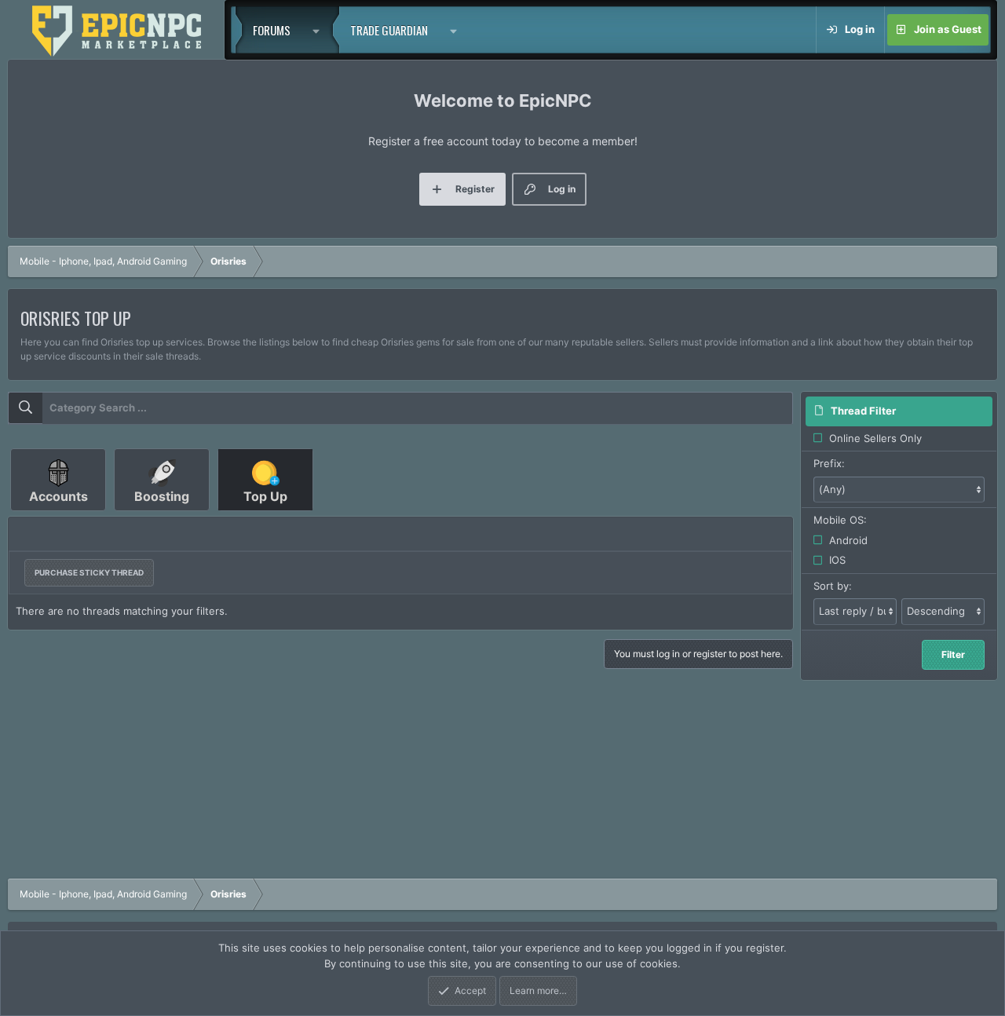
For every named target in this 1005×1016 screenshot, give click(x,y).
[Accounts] (59, 516)
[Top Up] (265, 516)
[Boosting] (163, 516)
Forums (272, 29)
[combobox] (400, 408)
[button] (320, 29)
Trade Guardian (389, 29)
